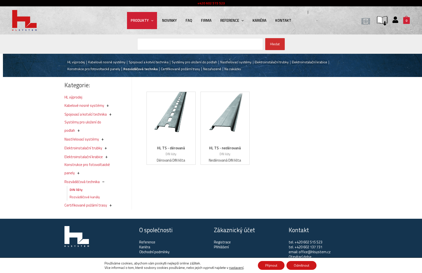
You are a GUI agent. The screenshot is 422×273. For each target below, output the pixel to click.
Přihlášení (221, 247)
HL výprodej (73, 97)
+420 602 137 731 (308, 247)
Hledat (275, 43)
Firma (206, 20)
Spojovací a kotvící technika (85, 114)
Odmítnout (301, 265)
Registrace (222, 242)
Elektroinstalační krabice (83, 157)
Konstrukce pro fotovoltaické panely (93, 68)
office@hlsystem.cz (315, 252)
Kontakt (283, 20)
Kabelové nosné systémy (84, 105)
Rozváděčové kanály (85, 196)
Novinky (169, 20)
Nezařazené (212, 68)
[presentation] (151, 20)
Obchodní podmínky (154, 252)
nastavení (236, 267)
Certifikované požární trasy (85, 205)
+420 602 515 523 (308, 242)
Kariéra (259, 20)
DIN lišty (76, 189)
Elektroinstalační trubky (83, 148)
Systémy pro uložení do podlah (194, 62)
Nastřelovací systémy (81, 139)
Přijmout (271, 265)
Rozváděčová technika (82, 182)
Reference (229, 20)
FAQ (189, 20)
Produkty (140, 20)
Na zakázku (232, 68)
